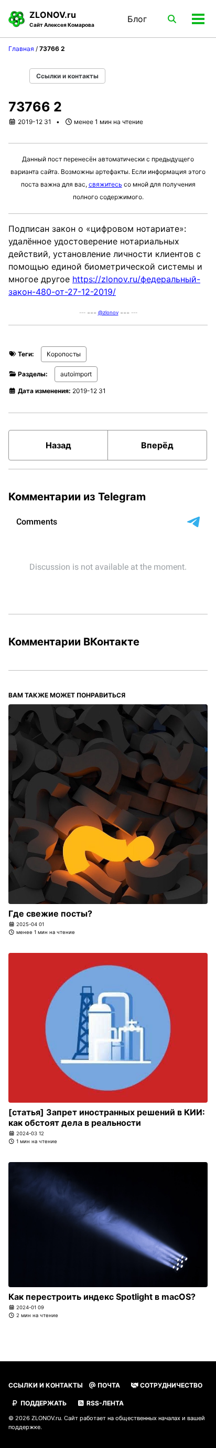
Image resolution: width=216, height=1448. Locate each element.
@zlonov (108, 312)
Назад (58, 445)
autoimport (76, 374)
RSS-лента (104, 1403)
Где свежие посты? (50, 913)
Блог (137, 19)
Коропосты (64, 354)
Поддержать (43, 1403)
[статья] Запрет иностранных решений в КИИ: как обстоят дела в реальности (106, 1117)
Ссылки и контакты (67, 76)
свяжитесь (105, 184)
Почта (108, 1385)
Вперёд (157, 445)
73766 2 (35, 107)
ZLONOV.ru (61, 18)
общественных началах (147, 1418)
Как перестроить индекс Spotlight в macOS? (102, 1296)
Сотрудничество (170, 1385)
